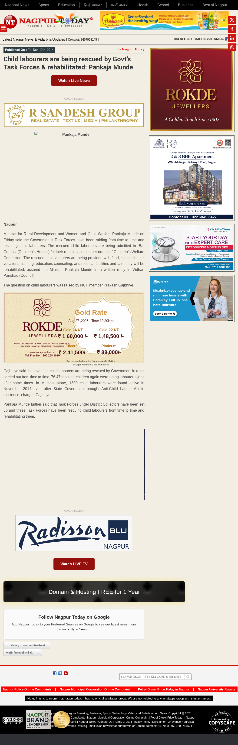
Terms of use (122, 721)
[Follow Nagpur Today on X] (60, 673)
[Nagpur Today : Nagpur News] (48, 22)
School (163, 5)
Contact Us (105, 721)
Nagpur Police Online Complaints (27, 689)
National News (17, 5)
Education (66, 5)
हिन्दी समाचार (93, 5)
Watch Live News (74, 80)
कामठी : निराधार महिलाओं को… (22, 652)
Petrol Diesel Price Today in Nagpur (163, 689)
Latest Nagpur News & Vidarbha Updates (34, 39)
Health (142, 5)
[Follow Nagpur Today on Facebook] (54, 673)
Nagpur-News (87, 721)
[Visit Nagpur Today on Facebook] (227, 39)
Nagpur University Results (216, 689)
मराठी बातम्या (119, 5)
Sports (43, 5)
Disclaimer (159, 721)
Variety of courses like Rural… (26, 645)
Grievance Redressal (181, 721)
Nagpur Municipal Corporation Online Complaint (95, 689)
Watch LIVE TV (74, 564)
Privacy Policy (141, 721)
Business (185, 5)
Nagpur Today (133, 49)
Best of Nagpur (214, 5)
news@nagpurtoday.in (117, 726)
